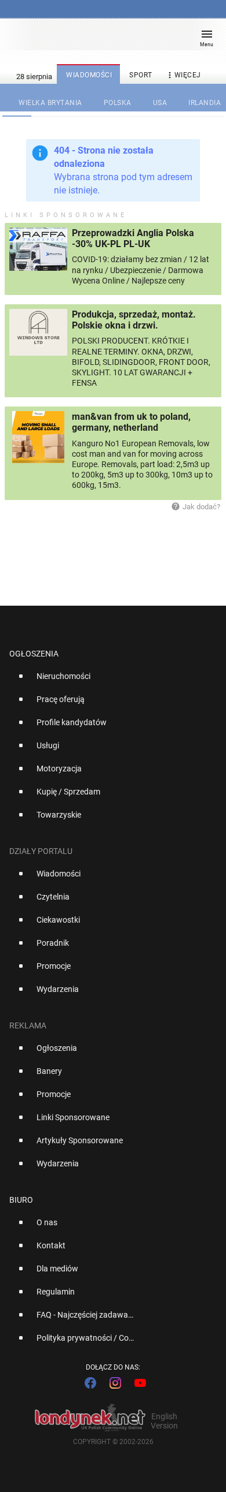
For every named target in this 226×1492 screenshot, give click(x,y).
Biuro (21, 1199)
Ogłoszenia (34, 653)
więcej (183, 75)
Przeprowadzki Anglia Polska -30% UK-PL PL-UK (133, 238)
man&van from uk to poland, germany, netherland (131, 422)
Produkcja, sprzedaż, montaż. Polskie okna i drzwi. (134, 320)
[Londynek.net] (107, 39)
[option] (108, 680)
